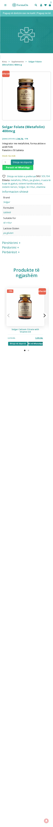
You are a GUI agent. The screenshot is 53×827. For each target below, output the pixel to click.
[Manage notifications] (46, 821)
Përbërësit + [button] (11, 252)
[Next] (44, 315)
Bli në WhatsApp (35, 343)
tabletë (7, 212)
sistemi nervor (9, 186)
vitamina (40, 186)
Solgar (22, 186)
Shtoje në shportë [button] (18, 343)
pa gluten (35, 180)
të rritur (31, 186)
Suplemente (17, 61)
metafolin (15, 180)
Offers (25, 180)
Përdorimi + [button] (10, 247)
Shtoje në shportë (22, 162)
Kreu (4, 61)
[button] (5, 5)
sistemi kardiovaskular (30, 183)
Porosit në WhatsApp (18, 167)
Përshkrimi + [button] (11, 243)
